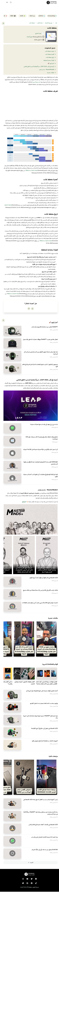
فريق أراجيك (29, 37)
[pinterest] (31, 883)
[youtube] (27, 879)
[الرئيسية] (56, 22)
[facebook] (36, 879)
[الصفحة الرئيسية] (51, 2)
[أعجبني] (32, 308)
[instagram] (23, 879)
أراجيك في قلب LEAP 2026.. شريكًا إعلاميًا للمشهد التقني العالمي (39, 66)
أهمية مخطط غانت (49, 54)
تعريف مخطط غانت (49, 51)
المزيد (31, 862)
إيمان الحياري (38, 33)
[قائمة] (7, 2)
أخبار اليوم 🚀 (51, 63)
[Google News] (27, 883)
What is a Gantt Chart (14, 294)
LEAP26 (41, 16)
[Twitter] (23, 883)
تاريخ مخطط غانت (50, 57)
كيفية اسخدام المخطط (49, 60)
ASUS (31, 16)
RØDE (12, 16)
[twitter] (31, 879)
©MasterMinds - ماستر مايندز (46, 69)
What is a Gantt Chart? (46, 241)
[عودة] (3, 23)
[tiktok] (36, 883)
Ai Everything (51, 16)
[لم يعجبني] (28, 308)
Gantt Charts (8, 205)
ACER (21, 16)
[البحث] (10, 2)
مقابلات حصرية (50, 73)
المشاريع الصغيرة (36, 82)
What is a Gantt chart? (31, 170)
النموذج (24, 502)
